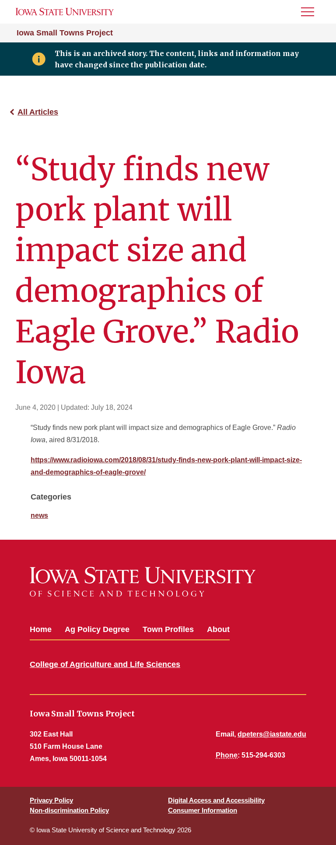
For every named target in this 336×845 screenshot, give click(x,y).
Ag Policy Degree (97, 629)
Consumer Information (202, 810)
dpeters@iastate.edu (272, 734)
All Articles (38, 112)
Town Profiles (168, 629)
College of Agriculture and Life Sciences (105, 664)
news (39, 515)
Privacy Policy (51, 800)
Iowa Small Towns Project (65, 32)
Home (41, 629)
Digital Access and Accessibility (216, 800)
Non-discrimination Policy (69, 810)
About (218, 629)
